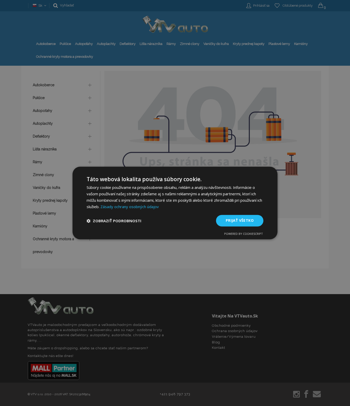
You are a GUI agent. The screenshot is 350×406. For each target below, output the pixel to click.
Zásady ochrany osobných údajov (129, 206)
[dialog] (175, 203)
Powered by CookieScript (243, 234)
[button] (114, 221)
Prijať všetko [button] (240, 220)
